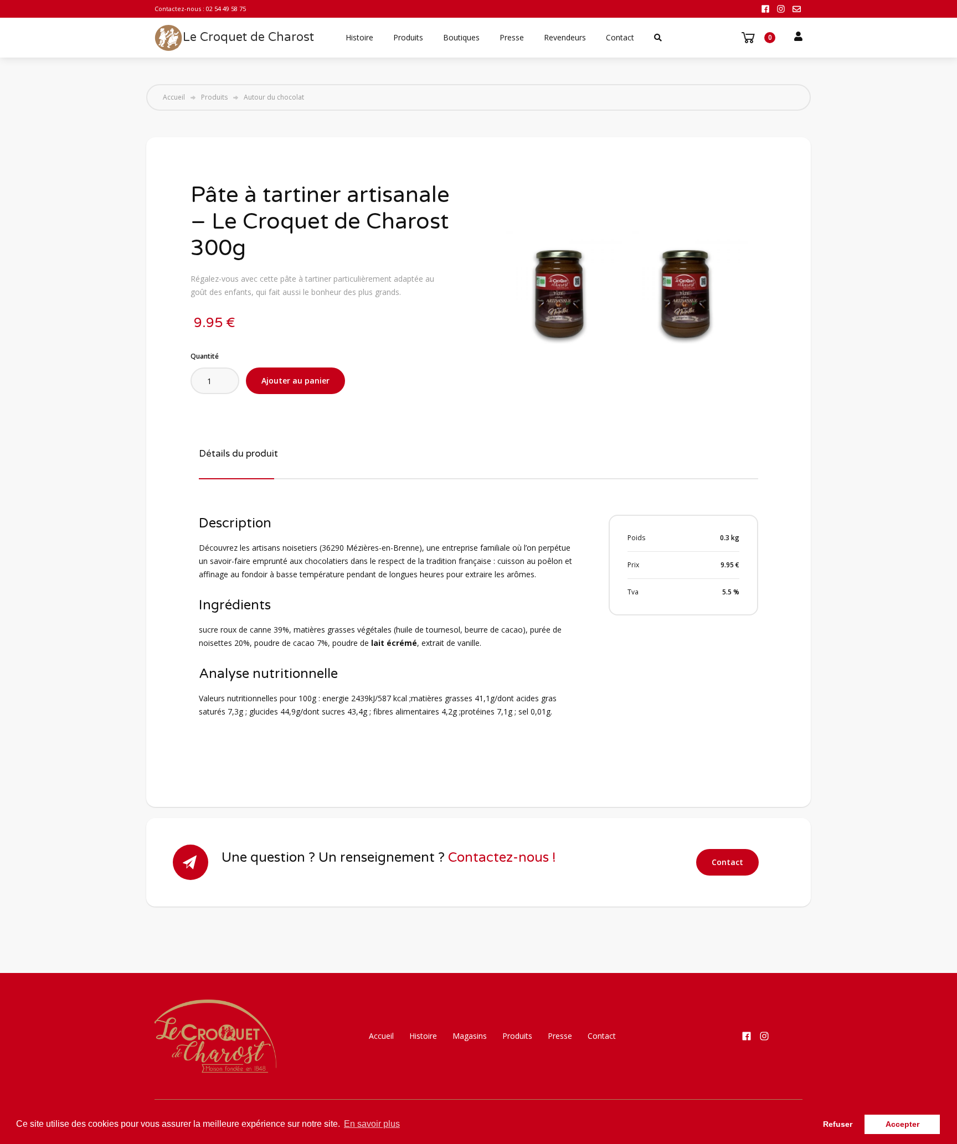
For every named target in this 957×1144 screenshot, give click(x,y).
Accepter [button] (902, 1124)
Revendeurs (565, 37)
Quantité (205, 356)
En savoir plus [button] (372, 1124)
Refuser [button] (837, 1124)
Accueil (174, 97)
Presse (512, 37)
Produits (408, 37)
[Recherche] (658, 37)
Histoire (359, 37)
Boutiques (461, 37)
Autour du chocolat (274, 97)
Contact (620, 37)
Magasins (469, 1036)
